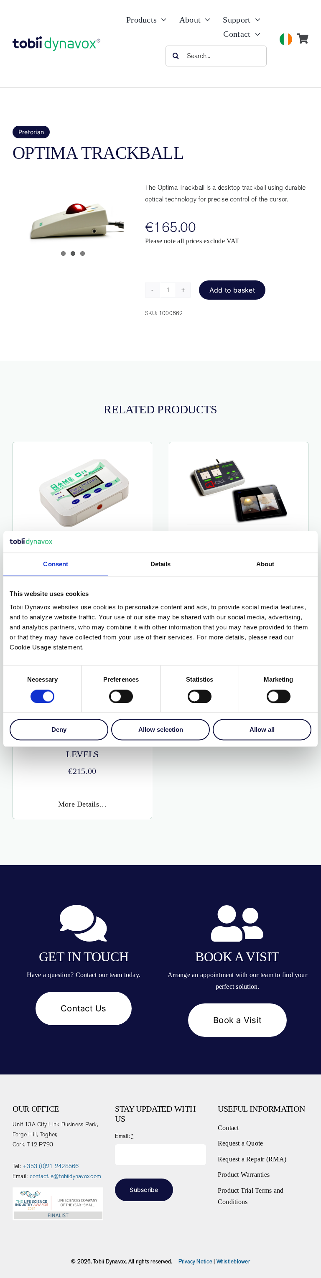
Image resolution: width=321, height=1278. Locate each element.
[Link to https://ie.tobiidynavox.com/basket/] (302, 38)
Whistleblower (233, 1261)
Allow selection (160, 729)
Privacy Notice (195, 1261)
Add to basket (232, 290)
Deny (58, 729)
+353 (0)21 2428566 (51, 1166)
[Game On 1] (82, 462)
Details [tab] (160, 564)
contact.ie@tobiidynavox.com (65, 1176)
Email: (124, 1136)
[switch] (121, 696)
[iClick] (238, 462)
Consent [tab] (55, 564)
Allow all (262, 729)
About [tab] (265, 564)
